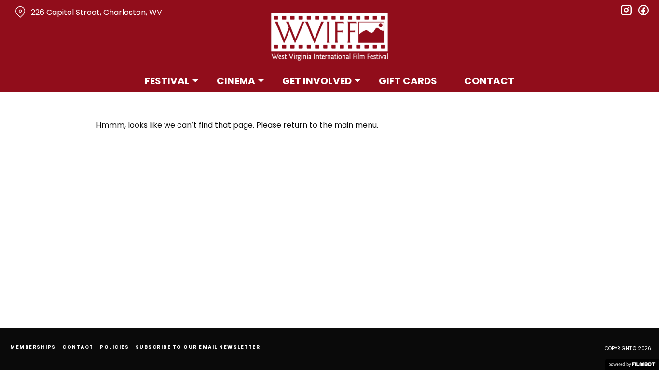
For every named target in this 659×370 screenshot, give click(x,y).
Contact (489, 81)
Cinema (236, 81)
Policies (114, 347)
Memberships (33, 347)
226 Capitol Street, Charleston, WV (96, 12)
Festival (167, 81)
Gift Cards (408, 81)
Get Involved (317, 81)
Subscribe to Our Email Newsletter (198, 347)
